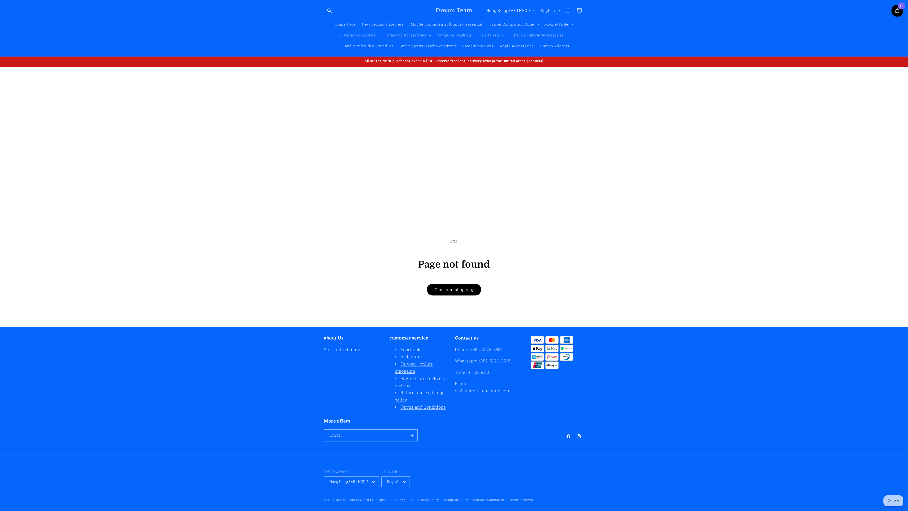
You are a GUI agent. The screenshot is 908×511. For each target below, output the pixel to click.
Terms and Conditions (423, 407)
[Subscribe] (411, 435)
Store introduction (343, 349)
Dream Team (345, 500)
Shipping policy (456, 500)
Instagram (411, 356)
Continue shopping (454, 289)
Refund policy (428, 500)
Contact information (488, 500)
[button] (329, 10)
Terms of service (521, 500)
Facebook (410, 349)
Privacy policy (402, 500)
